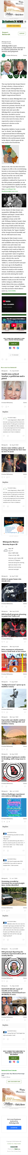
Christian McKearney (11, 55)
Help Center (17, 1144)
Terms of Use (10, 1151)
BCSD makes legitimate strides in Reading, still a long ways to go (14, 759)
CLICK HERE (12, 291)
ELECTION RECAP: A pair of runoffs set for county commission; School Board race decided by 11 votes (14, 991)
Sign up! (14, 343)
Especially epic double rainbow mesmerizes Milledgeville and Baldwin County (13, 722)
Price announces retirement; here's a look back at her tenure (14, 650)
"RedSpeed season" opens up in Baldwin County (13, 686)
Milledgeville (5, 371)
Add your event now (14, 1081)
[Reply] (7, 359)
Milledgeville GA (6, 42)
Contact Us (10, 1144)
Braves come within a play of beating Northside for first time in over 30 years (14, 450)
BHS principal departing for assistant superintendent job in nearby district (14, 953)
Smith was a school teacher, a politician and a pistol (13, 376)
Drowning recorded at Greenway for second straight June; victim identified (13, 883)
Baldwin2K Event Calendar (9, 1070)
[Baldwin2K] (12, 21)
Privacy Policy (17, 1151)
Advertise (14, 1127)
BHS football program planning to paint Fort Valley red (14, 615)
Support (21, 33)
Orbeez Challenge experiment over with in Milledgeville (13, 795)
